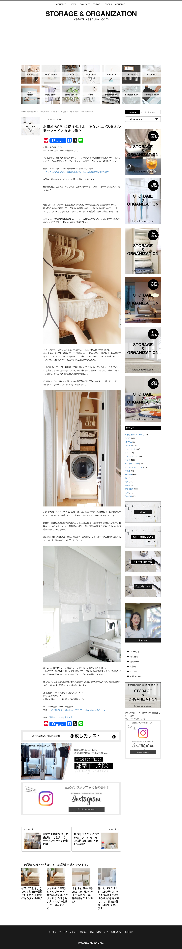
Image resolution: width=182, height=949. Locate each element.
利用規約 (129, 932)
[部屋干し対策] (71, 761)
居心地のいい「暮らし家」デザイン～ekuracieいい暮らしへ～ (79, 710)
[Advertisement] (91, 42)
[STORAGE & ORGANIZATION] (143, 695)
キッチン (30, 74)
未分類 (127, 485)
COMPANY (85, 4)
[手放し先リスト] (71, 736)
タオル (60, 717)
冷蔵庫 (30, 95)
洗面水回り (91, 74)
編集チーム (135, 662)
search (132, 112)
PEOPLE (128, 442)
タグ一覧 (134, 671)
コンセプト (135, 652)
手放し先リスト (70, 932)
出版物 (133, 666)
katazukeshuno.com (91, 943)
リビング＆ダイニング (51, 74)
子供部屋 (131, 74)
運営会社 (134, 657)
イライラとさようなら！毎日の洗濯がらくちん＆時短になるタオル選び (77, 172)
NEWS (73, 4)
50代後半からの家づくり (134, 435)
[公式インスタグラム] (71, 798)
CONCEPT (61, 4)
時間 (91, 95)
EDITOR (96, 4)
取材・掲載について (99, 932)
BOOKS (108, 4)
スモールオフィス (51, 95)
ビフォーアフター (151, 95)
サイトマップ (55, 932)
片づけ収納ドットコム (91, 16)
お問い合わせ (136, 676)
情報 (111, 95)
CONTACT (120, 4)
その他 (71, 95)
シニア (151, 74)
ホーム (23, 112)
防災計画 (131, 95)
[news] (143, 512)
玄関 (111, 74)
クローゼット (71, 74)
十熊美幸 (69, 717)
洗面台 (52, 717)
